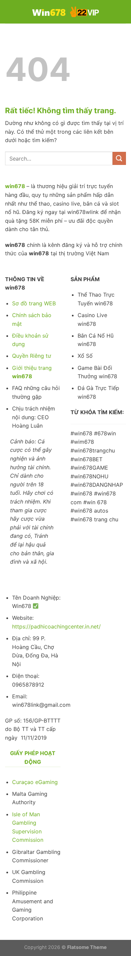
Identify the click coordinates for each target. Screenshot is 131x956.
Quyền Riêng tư (31, 355)
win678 (15, 186)
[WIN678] (65, 11)
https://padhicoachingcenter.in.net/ (56, 626)
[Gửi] (119, 158)
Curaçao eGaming (35, 782)
